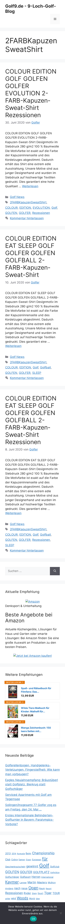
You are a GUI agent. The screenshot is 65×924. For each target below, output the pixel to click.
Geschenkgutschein (15, 866)
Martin (32, 882)
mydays (9, 888)
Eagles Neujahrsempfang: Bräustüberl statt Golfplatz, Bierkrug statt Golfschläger (31, 784)
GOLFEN (11, 213)
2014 (14, 853)
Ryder (27, 893)
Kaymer (12, 882)
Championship (43, 853)
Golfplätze (54, 872)
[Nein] (60, 913)
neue (24, 888)
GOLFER (25, 213)
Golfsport (25, 876)
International (47, 877)
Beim (28, 853)
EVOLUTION (41, 207)
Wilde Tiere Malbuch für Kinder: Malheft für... (35, 709)
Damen (22, 859)
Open (33, 887)
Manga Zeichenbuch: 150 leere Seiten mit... (36, 729)
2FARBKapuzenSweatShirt (28, 202)
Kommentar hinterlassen (27, 218)
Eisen (28, 859)
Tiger (48, 893)
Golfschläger (12, 877)
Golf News (17, 197)
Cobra (14, 859)
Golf (54, 207)
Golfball (45, 367)
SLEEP (36, 373)
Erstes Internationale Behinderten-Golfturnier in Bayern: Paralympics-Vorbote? (29, 820)
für (45, 858)
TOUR (56, 893)
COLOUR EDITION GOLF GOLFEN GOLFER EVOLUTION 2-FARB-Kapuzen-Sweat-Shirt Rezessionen (30, 93)
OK (33, 918)
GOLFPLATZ (41, 872)
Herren (36, 876)
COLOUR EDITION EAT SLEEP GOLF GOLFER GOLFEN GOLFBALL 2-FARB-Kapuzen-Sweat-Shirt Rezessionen (30, 420)
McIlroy (52, 882)
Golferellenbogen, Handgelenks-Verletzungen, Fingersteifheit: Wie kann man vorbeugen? (32, 770)
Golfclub (54, 866)
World (32, 898)
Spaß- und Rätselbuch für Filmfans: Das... (36, 690)
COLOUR (11, 207)
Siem (34, 893)
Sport (40, 893)
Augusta (21, 853)
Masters (42, 882)
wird (13, 898)
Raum (42, 888)
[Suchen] (55, 571)
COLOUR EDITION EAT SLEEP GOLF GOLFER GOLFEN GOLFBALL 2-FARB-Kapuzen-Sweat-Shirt (30, 256)
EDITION (25, 207)
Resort (48, 888)
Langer (23, 882)
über (38, 898)
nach (17, 888)
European (36, 859)
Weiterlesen (30, 186)
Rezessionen (41, 213)
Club (7, 859)
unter (7, 898)
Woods (22, 898)
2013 (8, 853)
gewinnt (32, 866)
